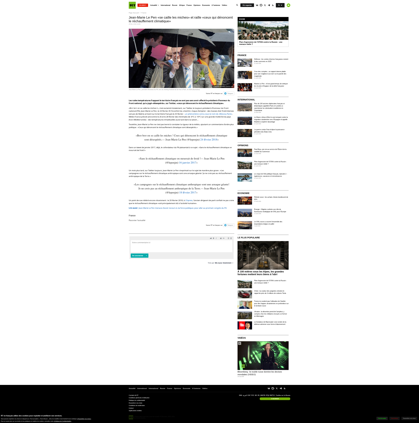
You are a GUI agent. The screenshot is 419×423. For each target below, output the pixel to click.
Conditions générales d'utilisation (139, 398)
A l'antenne (216, 5)
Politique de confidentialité (137, 400)
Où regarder (247, 5)
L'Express (188, 200)
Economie (206, 5)
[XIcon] (265, 5)
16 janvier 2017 (187, 162)
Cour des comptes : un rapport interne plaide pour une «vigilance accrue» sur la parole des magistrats (270, 73)
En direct (142, 5)
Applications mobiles (135, 410)
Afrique (182, 5)
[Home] (132, 5)
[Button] (288, 5)
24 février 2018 (208, 139)
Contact (131, 408)
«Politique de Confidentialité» (62, 421)
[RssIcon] (273, 5)
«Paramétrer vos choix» (84, 419)
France (189, 5)
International (165, 5)
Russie (174, 5)
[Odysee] (261, 5)
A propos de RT (133, 395)
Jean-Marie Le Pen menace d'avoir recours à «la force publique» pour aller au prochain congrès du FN (178, 208)
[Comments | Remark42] (181, 251)
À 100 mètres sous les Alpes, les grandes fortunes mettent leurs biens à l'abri (261, 273)
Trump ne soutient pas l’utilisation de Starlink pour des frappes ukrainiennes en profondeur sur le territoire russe (271, 303)
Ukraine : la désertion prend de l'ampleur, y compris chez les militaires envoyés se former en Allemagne (270, 314)
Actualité (153, 5)
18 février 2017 (187, 192)
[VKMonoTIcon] (257, 5)
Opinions (196, 5)
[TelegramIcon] (269, 5)
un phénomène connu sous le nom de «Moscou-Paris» (208, 114)
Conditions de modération (137, 405)
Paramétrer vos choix (135, 403)
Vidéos (224, 5)
